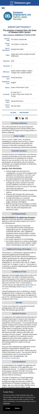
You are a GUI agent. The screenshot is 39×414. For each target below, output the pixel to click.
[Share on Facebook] (16, 118)
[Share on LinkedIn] (23, 118)
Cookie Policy (6, 403)
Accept (8, 408)
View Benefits (24, 112)
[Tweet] (20, 118)
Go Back (13, 112)
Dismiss (17, 408)
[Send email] (26, 118)
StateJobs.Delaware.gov (12, 358)
